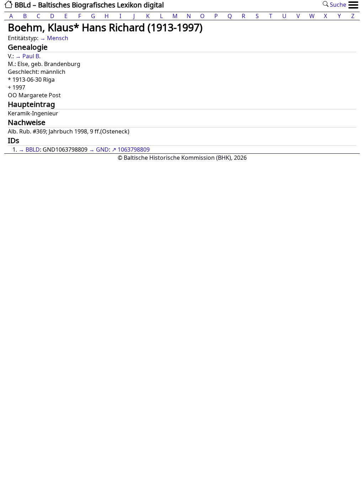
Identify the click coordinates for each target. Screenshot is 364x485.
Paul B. (31, 56)
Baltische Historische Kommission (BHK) (177, 158)
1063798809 (134, 149)
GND (102, 149)
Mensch (57, 38)
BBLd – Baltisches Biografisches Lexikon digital (88, 5)
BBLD (33, 149)
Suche (337, 5)
